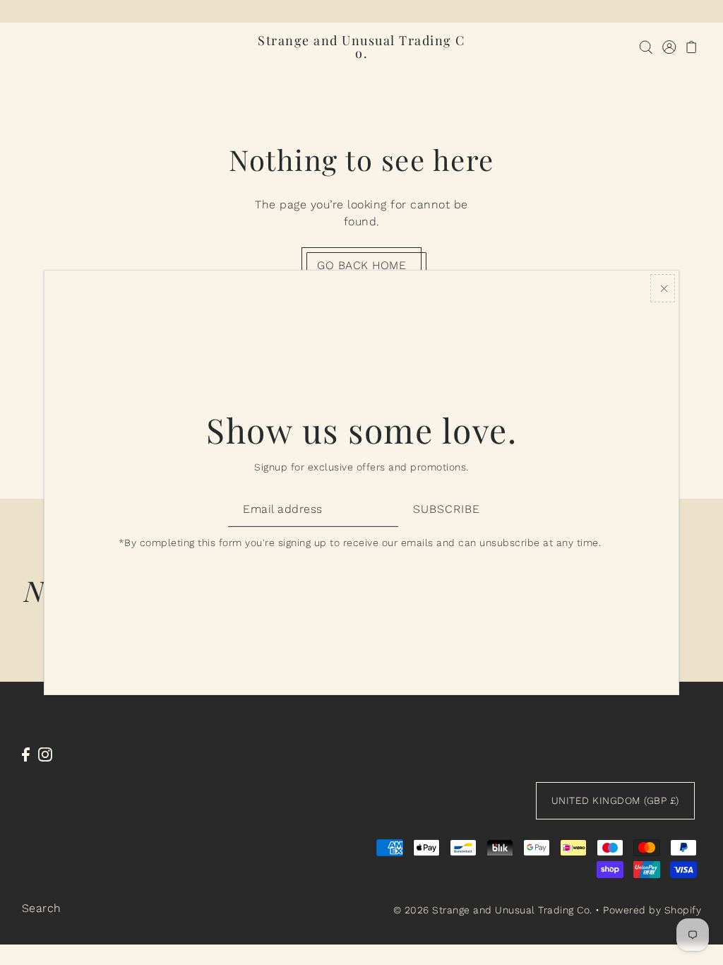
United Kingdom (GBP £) (615, 800)
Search (41, 908)
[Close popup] (662, 288)
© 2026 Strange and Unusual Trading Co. (492, 910)
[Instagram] (45, 753)
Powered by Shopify (652, 910)
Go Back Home (361, 265)
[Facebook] (26, 753)
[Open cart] (691, 47)
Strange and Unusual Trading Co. (361, 46)
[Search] (645, 47)
